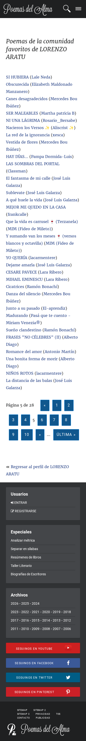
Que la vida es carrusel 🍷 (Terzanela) (42, 221)
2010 (25, 628)
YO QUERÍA (16, 257)
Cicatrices (15, 286)
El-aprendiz (54, 308)
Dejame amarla (20, 264)
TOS (58, 714)
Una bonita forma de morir (32, 358)
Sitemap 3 (23, 714)
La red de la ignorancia (28, 134)
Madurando (17, 315)
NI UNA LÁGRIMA (23, 120)
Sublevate (15, 192)
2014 (46, 620)
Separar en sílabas (24, 549)
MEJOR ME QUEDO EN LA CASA (36, 207)
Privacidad (43, 714)
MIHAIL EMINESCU (25, 279)
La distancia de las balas (29, 380)
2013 (56, 620)
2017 (14, 620)
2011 (14, 628)
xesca (58, 134)
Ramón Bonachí (42, 286)
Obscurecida (17, 84)
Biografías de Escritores (28, 574)
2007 (56, 628)
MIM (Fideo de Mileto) (29, 228)
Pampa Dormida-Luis (51, 156)
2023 (14, 612)
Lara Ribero (51, 272)
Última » (66, 434)
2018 (67, 612)
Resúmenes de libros (26, 557)
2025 (25, 603)
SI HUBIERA (17, 77)
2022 (25, 612)
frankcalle (17, 214)
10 (26, 434)
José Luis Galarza (43, 192)
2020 (46, 612)
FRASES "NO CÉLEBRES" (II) (33, 337)
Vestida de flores (22, 142)
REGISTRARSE (25, 511)
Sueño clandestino (24, 330)
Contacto (23, 718)
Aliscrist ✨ (63, 127)
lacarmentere (42, 257)
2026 (14, 603)
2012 (67, 620)
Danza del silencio (23, 293)
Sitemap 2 (39, 710)
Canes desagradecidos (27, 98)
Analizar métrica (23, 540)
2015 (35, 620)
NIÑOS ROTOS (19, 373)
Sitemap (22, 710)
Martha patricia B (58, 113)
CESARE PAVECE (21, 272)
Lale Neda (41, 77)
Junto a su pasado (23, 308)
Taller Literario (21, 565)
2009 (35, 628)
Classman (17, 171)
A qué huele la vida (24, 199)
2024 (35, 603)
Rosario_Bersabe (59, 120)
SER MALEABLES (22, 113)
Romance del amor (24, 351)
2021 (35, 612)
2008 (46, 628)
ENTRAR (20, 502)
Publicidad (43, 718)
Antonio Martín (60, 351)
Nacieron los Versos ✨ (28, 127)
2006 (67, 628)
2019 (56, 612)
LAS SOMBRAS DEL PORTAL (32, 163)
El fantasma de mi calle (29, 178)
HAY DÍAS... (17, 156)
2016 (25, 620)
